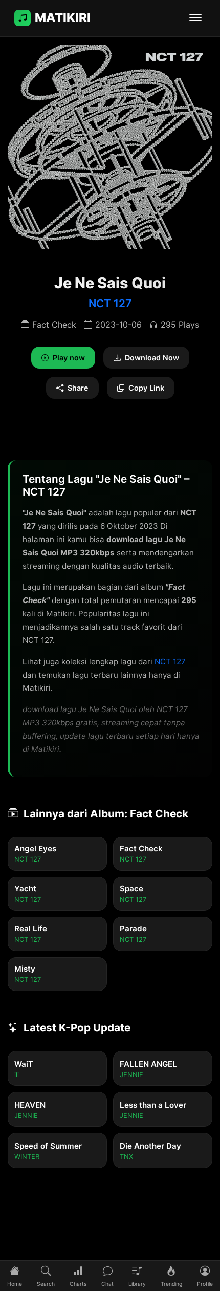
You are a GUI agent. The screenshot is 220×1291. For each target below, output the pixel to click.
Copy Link (146, 387)
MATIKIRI (63, 17)
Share (78, 387)
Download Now (152, 357)
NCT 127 (110, 303)
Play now (69, 357)
